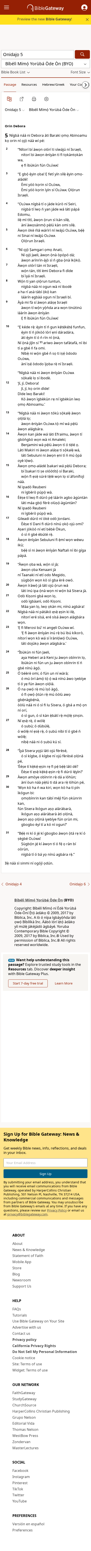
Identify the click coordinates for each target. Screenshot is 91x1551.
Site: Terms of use (27, 1364)
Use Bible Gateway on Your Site (38, 1321)
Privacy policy (24, 1339)
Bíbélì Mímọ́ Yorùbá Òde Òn (38, 900)
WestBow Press (25, 1435)
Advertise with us (26, 1327)
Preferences (22, 1530)
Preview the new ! (44, 19)
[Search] (82, 54)
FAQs (16, 1309)
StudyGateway (24, 1399)
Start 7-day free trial (28, 983)
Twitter (18, 1495)
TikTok (17, 1489)
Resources (29, 84)
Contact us (21, 1333)
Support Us (21, 1286)
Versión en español (28, 1524)
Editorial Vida (23, 1423)
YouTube (19, 1501)
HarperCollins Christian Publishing (41, 1411)
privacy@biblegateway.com (27, 1214)
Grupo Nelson (24, 1417)
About (17, 1243)
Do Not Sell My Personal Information (44, 1351)
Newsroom (21, 1280)
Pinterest (20, 1482)
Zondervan (21, 1441)
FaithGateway (23, 1392)
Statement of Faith (27, 1255)
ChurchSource (24, 1405)
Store (16, 1268)
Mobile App (21, 1261)
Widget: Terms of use (30, 1370)
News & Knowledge (28, 1249)
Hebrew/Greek (53, 84)
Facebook (20, 1470)
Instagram (21, 1476)
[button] (84, 7)
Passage (10, 84)
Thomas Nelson (25, 1429)
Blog (16, 1274)
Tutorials (19, 1315)
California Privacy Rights (34, 1345)
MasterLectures (25, 1448)
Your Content (79, 84)
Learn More (63, 983)
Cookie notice (23, 1357)
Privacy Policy (57, 1210)
